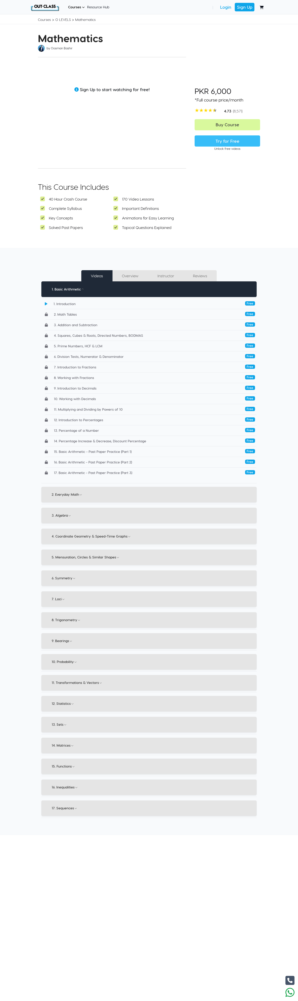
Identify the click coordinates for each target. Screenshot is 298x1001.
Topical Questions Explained (147, 227)
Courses (75, 7)
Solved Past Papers (66, 227)
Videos (97, 275)
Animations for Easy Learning (148, 218)
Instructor (166, 275)
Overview (130, 275)
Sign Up (244, 7)
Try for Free (227, 141)
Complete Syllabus (65, 208)
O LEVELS (63, 19)
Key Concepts (61, 218)
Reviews (200, 275)
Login (225, 7)
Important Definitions (140, 208)
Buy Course (227, 124)
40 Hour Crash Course (68, 199)
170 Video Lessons (138, 199)
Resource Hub (98, 7)
